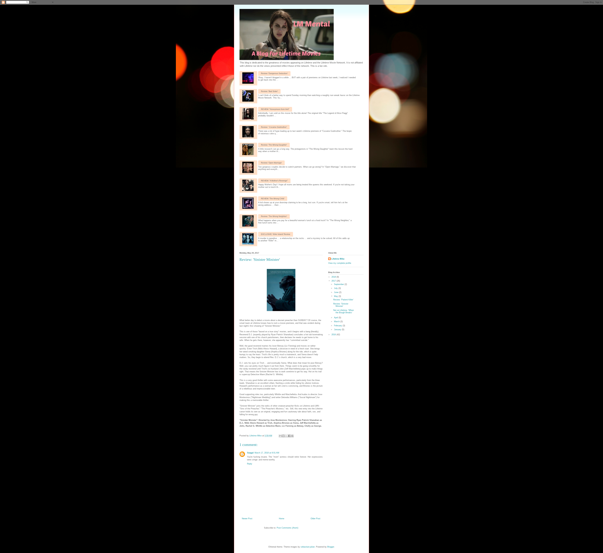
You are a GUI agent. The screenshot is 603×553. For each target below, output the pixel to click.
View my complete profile (339, 263)
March (337, 321)
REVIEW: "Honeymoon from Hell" (275, 109)
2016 (334, 334)
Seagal (250, 453)
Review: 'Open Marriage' (271, 163)
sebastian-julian (308, 547)
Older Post (315, 518)
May (336, 296)
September (339, 284)
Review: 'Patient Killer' (343, 299)
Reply (249, 464)
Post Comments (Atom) (287, 528)
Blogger (330, 547)
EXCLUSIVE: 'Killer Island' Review (275, 234)
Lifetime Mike (337, 259)
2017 (334, 281)
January (338, 329)
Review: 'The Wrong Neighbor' (274, 216)
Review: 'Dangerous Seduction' (274, 73)
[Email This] (280, 435)
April (336, 317)
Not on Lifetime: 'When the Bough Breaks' (343, 311)
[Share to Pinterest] (292, 435)
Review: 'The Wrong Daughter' (274, 145)
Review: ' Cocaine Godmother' (274, 127)
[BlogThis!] (283, 435)
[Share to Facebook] (289, 435)
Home (281, 518)
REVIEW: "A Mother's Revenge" (274, 181)
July (336, 288)
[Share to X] (286, 435)
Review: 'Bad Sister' (269, 91)
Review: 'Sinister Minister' (340, 305)
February (338, 325)
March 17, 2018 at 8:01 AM (267, 453)
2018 (334, 277)
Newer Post (247, 518)
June (336, 292)
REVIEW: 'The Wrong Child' (272, 199)
